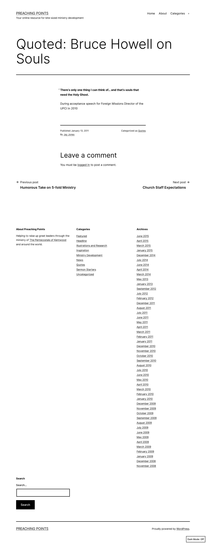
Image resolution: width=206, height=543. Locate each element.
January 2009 (145, 456)
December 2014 (146, 255)
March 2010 (144, 389)
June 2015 (143, 236)
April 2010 (142, 384)
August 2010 (144, 365)
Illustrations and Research (91, 245)
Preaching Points (32, 13)
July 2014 (142, 260)
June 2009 (143, 432)
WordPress (182, 528)
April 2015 (142, 240)
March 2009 (144, 446)
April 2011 (142, 326)
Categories (177, 13)
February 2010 (145, 394)
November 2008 (146, 465)
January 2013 (145, 283)
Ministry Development (89, 255)
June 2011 (142, 317)
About (163, 13)
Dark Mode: (194, 539)
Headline (81, 240)
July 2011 (142, 312)
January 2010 (145, 398)
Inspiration (82, 250)
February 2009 (145, 451)
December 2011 (146, 303)
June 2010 (143, 374)
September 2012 (146, 288)
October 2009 (145, 413)
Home (151, 13)
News (79, 260)
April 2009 (143, 441)
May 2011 (142, 322)
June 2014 (143, 264)
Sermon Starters (86, 269)
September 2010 (146, 360)
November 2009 (146, 408)
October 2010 (145, 355)
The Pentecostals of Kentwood (48, 240)
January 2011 (144, 341)
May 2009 (143, 437)
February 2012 (145, 298)
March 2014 (144, 274)
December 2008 (146, 461)
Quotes (142, 130)
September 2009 (147, 418)
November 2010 (146, 350)
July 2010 (142, 370)
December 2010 (146, 346)
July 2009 (142, 427)
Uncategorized (85, 274)
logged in (83, 165)
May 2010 (142, 379)
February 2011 (145, 336)
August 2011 (144, 307)
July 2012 (142, 293)
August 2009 (144, 422)
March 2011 (143, 331)
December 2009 (146, 403)
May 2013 (142, 279)
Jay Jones (69, 134)
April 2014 (143, 269)
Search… (21, 485)
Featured (81, 236)
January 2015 (145, 250)
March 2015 (144, 245)
